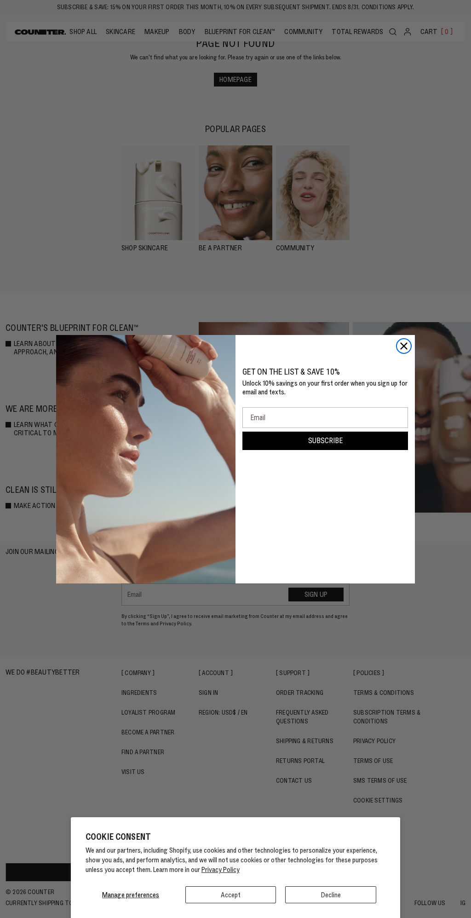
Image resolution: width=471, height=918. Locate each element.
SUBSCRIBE (325, 440)
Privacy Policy (220, 869)
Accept (231, 894)
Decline (331, 894)
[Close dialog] (403, 346)
